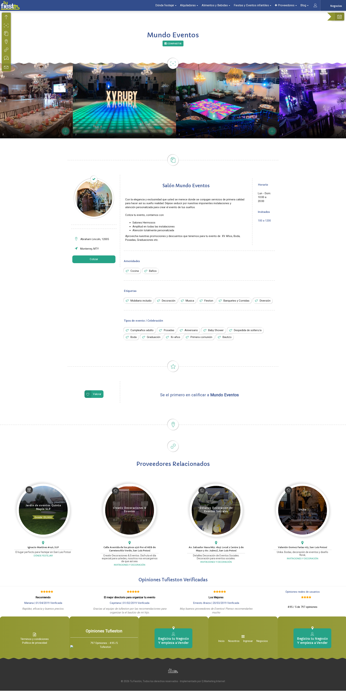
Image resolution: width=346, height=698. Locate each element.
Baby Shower (216, 330)
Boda (133, 337)
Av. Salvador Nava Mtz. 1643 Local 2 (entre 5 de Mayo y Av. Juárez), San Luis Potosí (216, 549)
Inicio (221, 641)
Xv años (175, 337)
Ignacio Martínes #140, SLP (43, 547)
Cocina (134, 271)
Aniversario (191, 330)
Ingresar (248, 641)
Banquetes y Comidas (236, 300)
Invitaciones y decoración (129, 564)
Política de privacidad (34, 642)
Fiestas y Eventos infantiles (251, 5)
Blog (303, 5)
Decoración (168, 300)
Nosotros (233, 641)
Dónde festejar (164, 5)
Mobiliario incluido (141, 300)
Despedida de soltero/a (247, 330)
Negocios (262, 641)
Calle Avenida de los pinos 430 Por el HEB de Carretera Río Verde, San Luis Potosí (129, 549)
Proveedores (285, 5)
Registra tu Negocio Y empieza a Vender (173, 640)
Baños (153, 271)
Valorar (97, 394)
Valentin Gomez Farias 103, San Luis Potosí (302, 547)
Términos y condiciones (34, 639)
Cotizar (94, 259)
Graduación (153, 337)
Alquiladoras (188, 5)
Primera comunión (201, 337)
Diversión (265, 300)
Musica (190, 300)
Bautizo (227, 337)
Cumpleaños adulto (142, 330)
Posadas (169, 330)
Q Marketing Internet (213, 681)
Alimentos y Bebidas (215, 5)
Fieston (208, 300)
